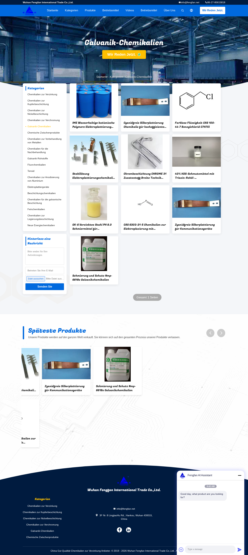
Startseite (52, 10)
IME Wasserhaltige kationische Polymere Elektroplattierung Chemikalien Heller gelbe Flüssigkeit (93, 125)
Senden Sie (44, 286)
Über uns (169, 10)
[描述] (191, 10)
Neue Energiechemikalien (41, 225)
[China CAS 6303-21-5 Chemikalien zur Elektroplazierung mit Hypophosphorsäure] (145, 202)
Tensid (30, 171)
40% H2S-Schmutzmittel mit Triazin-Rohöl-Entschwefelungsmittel (194, 176)
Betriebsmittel (110, 10)
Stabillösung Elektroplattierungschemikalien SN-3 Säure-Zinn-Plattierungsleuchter (94, 176)
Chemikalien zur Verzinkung (42, 94)
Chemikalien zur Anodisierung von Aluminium (43, 179)
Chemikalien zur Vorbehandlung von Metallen (44, 141)
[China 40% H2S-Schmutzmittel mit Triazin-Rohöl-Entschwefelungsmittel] (196, 151)
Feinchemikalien (36, 209)
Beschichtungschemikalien (41, 193)
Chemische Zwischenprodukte (43, 132)
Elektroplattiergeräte (38, 187)
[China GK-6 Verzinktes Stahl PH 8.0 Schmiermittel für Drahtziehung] (94, 202)
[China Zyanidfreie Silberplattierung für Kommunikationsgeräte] (196, 202)
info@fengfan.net (190, 2)
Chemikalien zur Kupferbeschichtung (38, 102)
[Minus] (240, 475)
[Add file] (181, 549)
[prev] (210, 333)
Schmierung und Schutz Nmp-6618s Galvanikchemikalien (92, 278)
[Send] (239, 549)
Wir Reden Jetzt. (212, 10)
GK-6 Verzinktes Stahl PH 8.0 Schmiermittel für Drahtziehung (92, 227)
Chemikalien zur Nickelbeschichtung (37, 112)
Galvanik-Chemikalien (39, 126)
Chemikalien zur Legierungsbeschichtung (40, 217)
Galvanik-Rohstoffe (37, 158)
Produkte (90, 10)
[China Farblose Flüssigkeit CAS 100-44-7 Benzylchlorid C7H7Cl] (196, 100)
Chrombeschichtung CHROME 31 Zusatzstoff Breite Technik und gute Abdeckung (145, 176)
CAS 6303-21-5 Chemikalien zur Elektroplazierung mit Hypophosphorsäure (145, 227)
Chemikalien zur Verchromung (43, 120)
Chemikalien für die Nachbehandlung (37, 150)
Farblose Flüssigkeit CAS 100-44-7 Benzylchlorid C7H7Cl (195, 125)
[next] (221, 333)
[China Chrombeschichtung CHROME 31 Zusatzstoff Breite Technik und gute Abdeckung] (145, 151)
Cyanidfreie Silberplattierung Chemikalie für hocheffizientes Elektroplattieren (145, 125)
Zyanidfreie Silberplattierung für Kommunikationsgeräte (195, 227)
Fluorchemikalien (36, 164)
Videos (130, 10)
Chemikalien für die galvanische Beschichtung (44, 201)
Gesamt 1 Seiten (147, 297)
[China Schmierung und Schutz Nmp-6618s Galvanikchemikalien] (94, 253)
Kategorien (71, 10)
